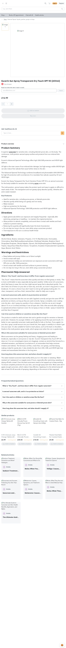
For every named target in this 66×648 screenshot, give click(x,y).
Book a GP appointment (16, 15)
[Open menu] (6, 3)
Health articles (39, 15)
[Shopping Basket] (49, 3)
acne (36, 183)
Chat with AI (29, 15)
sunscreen (12, 152)
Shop (3, 15)
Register (61, 3)
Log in (55, 3)
